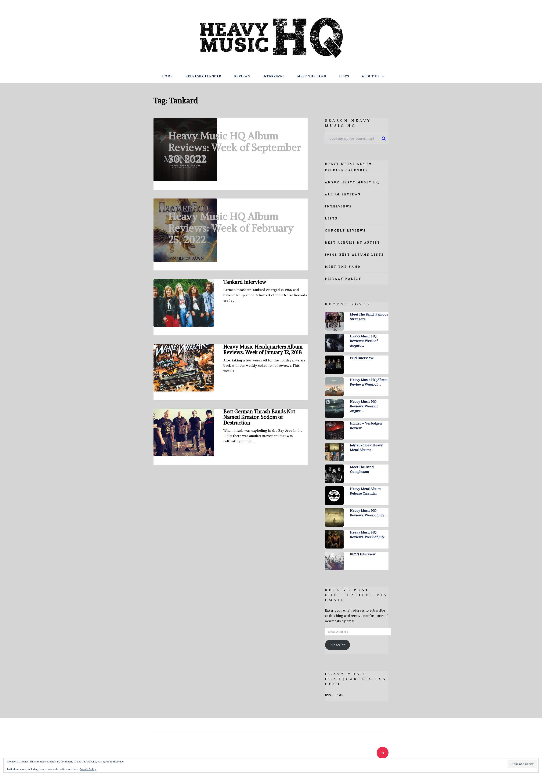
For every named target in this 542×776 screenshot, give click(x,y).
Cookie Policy (88, 769)
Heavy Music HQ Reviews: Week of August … (364, 340)
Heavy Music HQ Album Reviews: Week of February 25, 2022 (231, 228)
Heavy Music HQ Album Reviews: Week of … (368, 382)
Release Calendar (203, 76)
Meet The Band (311, 76)
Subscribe (338, 645)
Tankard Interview (244, 282)
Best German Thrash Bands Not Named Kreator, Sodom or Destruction (259, 417)
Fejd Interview (361, 358)
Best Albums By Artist (352, 242)
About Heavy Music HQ (352, 182)
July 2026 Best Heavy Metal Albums (366, 447)
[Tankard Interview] (183, 303)
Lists (344, 76)
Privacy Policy (343, 279)
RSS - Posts (334, 695)
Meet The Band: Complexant (362, 469)
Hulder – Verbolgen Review (366, 425)
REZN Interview (363, 554)
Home (167, 76)
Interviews (274, 76)
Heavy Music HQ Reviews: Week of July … (368, 512)
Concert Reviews (345, 230)
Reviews (242, 76)
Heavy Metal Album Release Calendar (365, 491)
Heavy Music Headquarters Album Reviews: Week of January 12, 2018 (263, 349)
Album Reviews (343, 194)
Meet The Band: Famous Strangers (369, 316)
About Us (370, 76)
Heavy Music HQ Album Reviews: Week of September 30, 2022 (234, 147)
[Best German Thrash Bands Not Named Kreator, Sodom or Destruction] (183, 432)
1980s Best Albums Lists (354, 254)
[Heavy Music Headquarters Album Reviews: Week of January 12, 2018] (183, 367)
